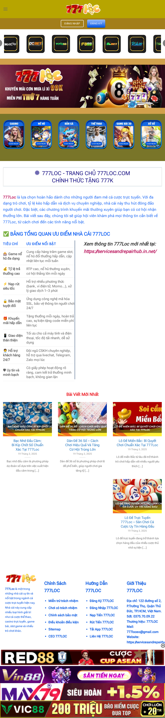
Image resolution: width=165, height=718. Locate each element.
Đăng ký (96, 23)
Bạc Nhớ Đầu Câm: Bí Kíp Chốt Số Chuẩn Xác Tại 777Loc (27, 445)
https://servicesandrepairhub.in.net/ (120, 251)
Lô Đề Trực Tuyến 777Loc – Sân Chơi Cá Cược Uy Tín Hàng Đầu (137, 522)
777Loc (9, 197)
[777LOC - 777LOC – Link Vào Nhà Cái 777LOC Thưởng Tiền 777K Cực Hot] (82, 9)
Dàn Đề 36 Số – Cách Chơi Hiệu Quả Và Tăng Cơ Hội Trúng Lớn (82, 445)
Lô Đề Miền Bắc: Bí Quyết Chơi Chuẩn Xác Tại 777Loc (137, 443)
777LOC (152, 621)
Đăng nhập (72, 23)
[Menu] (5, 9)
